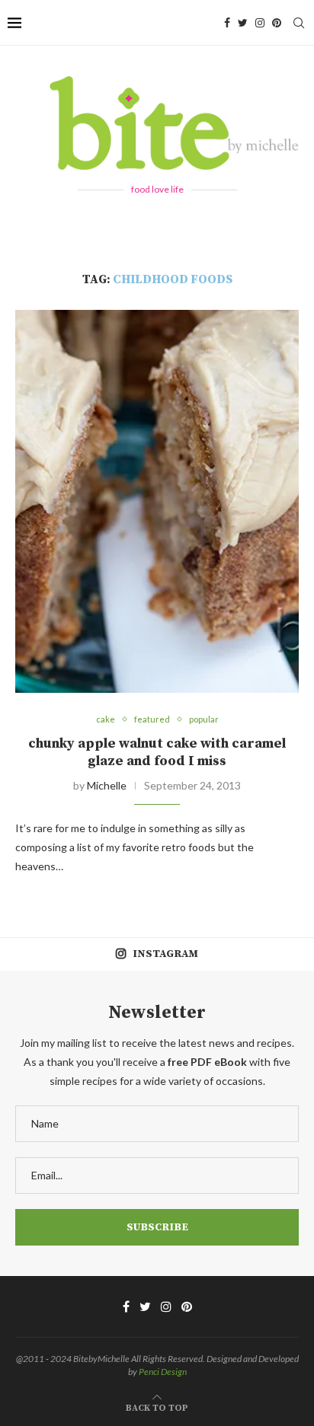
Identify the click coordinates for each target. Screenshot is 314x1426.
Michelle (107, 785)
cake (105, 719)
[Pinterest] (276, 23)
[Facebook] (227, 23)
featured (152, 719)
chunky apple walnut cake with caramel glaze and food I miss (157, 752)
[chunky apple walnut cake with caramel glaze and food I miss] (157, 502)
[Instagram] (259, 23)
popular (204, 719)
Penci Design (163, 1371)
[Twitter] (243, 23)
